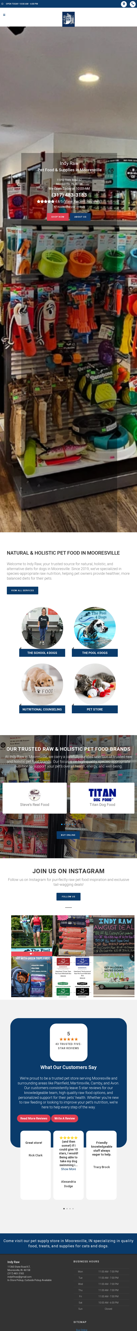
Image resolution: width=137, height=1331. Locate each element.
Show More (35, 1169)
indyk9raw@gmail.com (20, 1276)
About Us (80, 217)
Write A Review (64, 1118)
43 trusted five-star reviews (68, 1046)
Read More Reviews (33, 1118)
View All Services (22, 590)
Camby (96, 1083)
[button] (64, 1209)
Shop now (57, 217)
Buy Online (68, 835)
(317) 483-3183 (69, 195)
